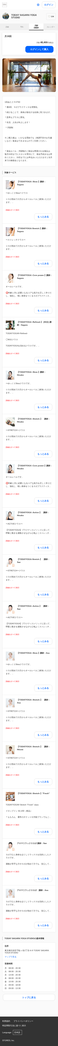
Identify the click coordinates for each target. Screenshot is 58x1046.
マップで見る (10, 957)
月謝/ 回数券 (36, 27)
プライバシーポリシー (23, 1021)
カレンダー (51, 27)
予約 (21, 27)
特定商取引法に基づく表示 (14, 1025)
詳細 (7, 27)
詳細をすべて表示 (12, 210)
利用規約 (6, 1021)
